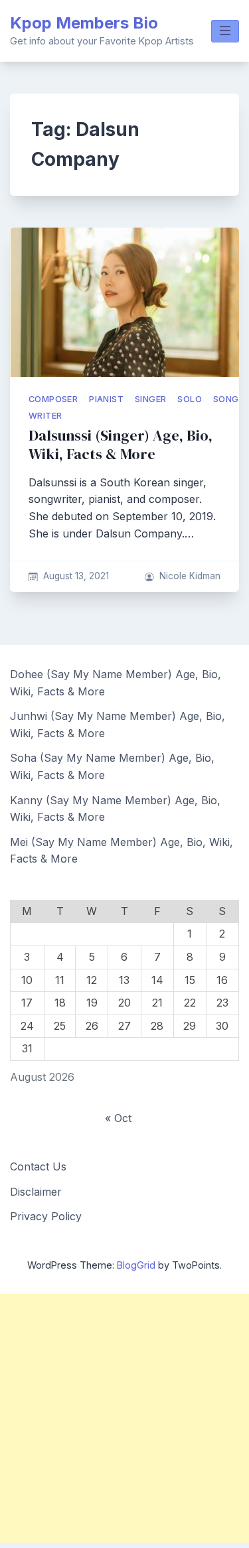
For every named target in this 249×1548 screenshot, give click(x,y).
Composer (53, 399)
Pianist (106, 399)
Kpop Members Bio (84, 23)
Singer (150, 399)
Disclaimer (36, 1191)
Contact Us (38, 1166)
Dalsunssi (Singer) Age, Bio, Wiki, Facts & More (120, 444)
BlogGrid (136, 1265)
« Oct (118, 1118)
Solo (189, 399)
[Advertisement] (124, 1418)
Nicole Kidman (189, 576)
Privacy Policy (46, 1216)
